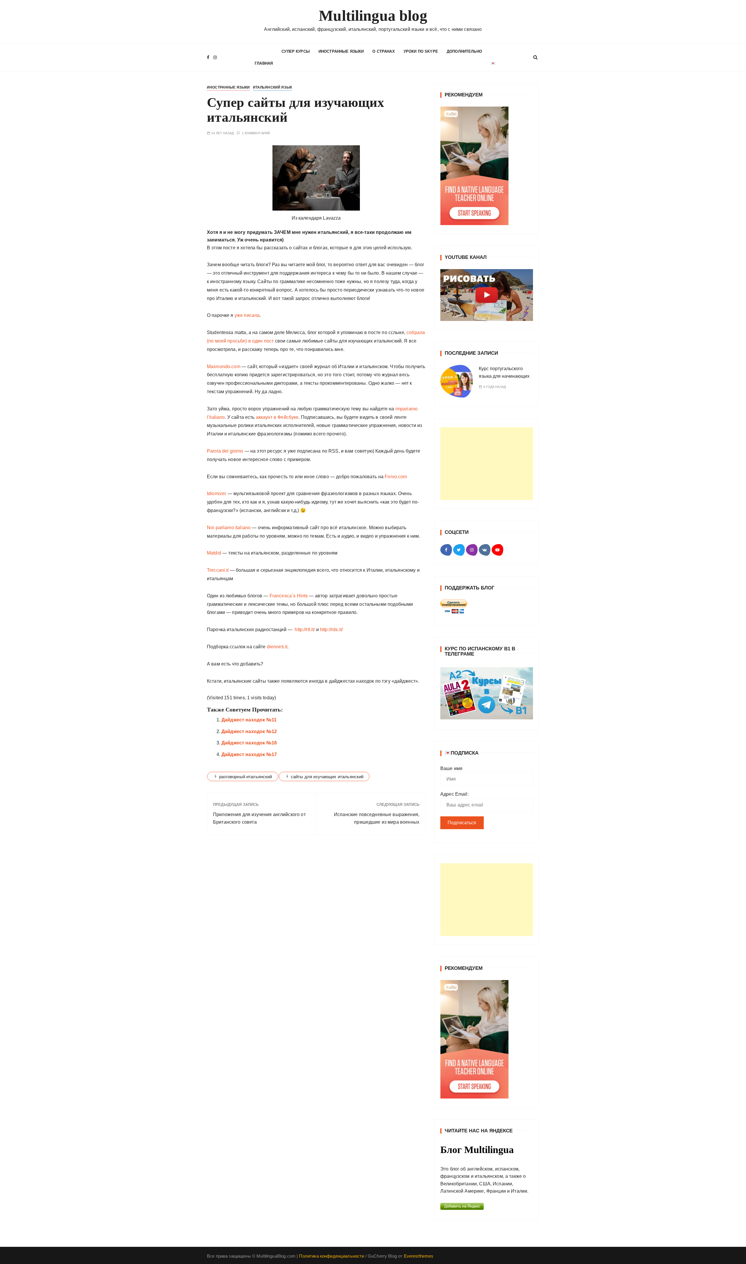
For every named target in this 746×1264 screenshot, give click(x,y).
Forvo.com (396, 476)
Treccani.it (218, 570)
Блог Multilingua (477, 1149)
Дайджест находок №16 (249, 742)
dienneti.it (277, 646)
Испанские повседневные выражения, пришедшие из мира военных (376, 818)
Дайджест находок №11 (249, 719)
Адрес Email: (454, 794)
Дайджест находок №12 (249, 731)
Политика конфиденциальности (331, 1256)
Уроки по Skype (421, 51)
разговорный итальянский (245, 776)
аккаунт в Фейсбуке (277, 417)
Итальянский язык (272, 87)
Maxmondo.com (223, 366)
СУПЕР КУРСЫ (295, 51)
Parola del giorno (225, 451)
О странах (383, 51)
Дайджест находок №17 (249, 754)
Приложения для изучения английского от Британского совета (259, 818)
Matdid (214, 552)
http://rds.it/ (331, 629)
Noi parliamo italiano (229, 527)
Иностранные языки (341, 51)
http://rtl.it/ (305, 629)
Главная (264, 63)
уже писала (246, 315)
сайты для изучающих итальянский (327, 776)
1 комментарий (256, 133)
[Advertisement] (486, 463)
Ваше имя (451, 768)
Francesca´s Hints (289, 595)
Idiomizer (216, 493)
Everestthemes (419, 1256)
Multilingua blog (373, 15)
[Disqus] (316, 919)
